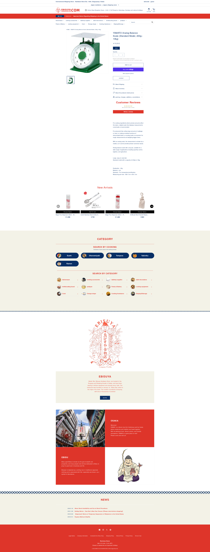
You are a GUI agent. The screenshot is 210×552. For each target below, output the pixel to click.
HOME (68, 29)
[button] (60, 20)
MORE (105, 398)
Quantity (115, 52)
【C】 (116, 48)
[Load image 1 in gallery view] (70, 80)
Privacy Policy (129, 535)
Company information (82, 535)
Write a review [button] (128, 112)
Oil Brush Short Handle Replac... (139, 215)
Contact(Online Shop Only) (97, 535)
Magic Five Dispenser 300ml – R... (115, 215)
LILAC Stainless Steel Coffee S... (90, 215)
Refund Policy (119, 535)
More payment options (128, 73)
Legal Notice (72, 535)
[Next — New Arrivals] (151, 206)
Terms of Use (138, 535)
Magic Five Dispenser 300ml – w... (65, 215)
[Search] (152, 22)
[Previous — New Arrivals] (58, 206)
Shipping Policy (110, 535)
